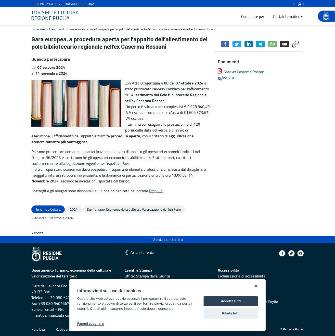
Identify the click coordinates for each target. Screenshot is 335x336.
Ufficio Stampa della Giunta (147, 276)
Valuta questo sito (168, 239)
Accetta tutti (231, 301)
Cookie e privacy (67, 329)
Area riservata (142, 252)
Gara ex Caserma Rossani (244, 71)
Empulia (156, 190)
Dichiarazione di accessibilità (241, 276)
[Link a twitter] (291, 253)
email (49, 309)
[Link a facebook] (282, 253)
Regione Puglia (43, 3)
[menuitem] (252, 16)
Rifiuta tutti (230, 313)
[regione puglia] (324, 16)
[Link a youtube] (300, 253)
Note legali (38, 329)
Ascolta (228, 77)
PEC (61, 309)
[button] (288, 16)
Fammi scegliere (90, 323)
